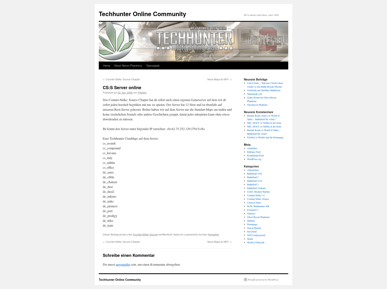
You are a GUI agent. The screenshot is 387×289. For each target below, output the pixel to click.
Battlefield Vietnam (256, 188)
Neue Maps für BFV (219, 79)
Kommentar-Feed (255, 155)
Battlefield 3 (253, 184)
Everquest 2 (252, 209)
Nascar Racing (254, 227)
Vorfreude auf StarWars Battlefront (263, 90)
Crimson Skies (254, 202)
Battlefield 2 (253, 177)
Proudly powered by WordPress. (263, 279)
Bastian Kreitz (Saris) (257, 115)
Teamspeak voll (254, 93)
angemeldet (123, 264)
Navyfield (252, 231)
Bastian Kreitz (254, 130)
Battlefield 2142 (254, 180)
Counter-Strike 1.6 (256, 195)
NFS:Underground (256, 235)
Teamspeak (153, 65)
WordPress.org (254, 159)
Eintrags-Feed (253, 151)
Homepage (252, 224)
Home (106, 65)
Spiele (250, 238)
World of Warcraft (255, 242)
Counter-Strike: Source (145, 234)
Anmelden (252, 148)
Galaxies (251, 213)
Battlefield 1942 (254, 173)
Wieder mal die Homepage (270, 137)
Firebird (142, 92)
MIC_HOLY (253, 122)
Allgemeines (253, 169)
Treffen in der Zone (272, 122)
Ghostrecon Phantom (257, 104)
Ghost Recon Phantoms (128, 65)
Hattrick (251, 220)
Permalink (213, 234)
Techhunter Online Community (142, 13)
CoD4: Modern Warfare (258, 191)
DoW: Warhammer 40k (258, 206)
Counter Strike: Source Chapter (121, 79)
